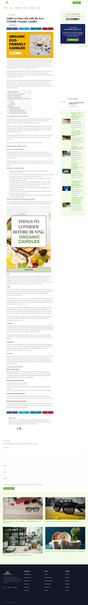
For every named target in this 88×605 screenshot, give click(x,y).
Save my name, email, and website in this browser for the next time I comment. (24, 484)
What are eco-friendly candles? (15, 95)
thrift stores (15, 84)
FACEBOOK (67, 587)
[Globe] (18, 428)
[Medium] (78, 19)
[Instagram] (76, 19)
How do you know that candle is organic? (18, 111)
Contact (38, 8)
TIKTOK (66, 590)
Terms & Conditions (48, 580)
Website (5, 478)
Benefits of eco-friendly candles (14, 97)
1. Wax (11, 100)
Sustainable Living (27, 574)
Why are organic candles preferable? (17, 110)
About (25, 8)
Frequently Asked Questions (14, 107)
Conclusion (10, 105)
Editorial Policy (47, 587)
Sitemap (46, 590)
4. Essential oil (13, 104)
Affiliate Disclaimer (48, 577)
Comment (6, 447)
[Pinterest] (74, 19)
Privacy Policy (47, 584)
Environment (26, 590)
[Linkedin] (20, 428)
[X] (6, 587)
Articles (5, 8)
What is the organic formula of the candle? (18, 113)
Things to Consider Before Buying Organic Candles (19, 98)
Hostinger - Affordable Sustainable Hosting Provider (76, 103)
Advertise (32, 8)
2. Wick (11, 101)
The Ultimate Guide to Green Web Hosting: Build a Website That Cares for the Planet (76, 184)
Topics (11, 8)
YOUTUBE (67, 574)
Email (5, 472)
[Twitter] (69, 19)
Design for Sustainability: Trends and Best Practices (77, 147)
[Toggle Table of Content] (28, 92)
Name (5, 465)
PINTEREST (67, 584)
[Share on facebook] (12, 29)
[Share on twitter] (24, 29)
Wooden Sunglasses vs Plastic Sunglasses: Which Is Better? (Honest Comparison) (77, 116)
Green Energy (26, 587)
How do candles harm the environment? (16, 94)
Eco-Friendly (12, 15)
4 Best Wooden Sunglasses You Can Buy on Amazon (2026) (76, 133)
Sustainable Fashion (27, 577)
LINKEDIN (67, 580)
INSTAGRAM (67, 577)
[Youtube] (72, 19)
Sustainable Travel (27, 580)
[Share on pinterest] (47, 29)
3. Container (12, 103)
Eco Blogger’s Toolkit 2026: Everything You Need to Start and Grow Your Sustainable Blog (77, 201)
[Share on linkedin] (35, 29)
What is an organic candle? (15, 108)
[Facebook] (67, 19)
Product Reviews (18, 8)
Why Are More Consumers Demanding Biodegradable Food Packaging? (77, 166)
